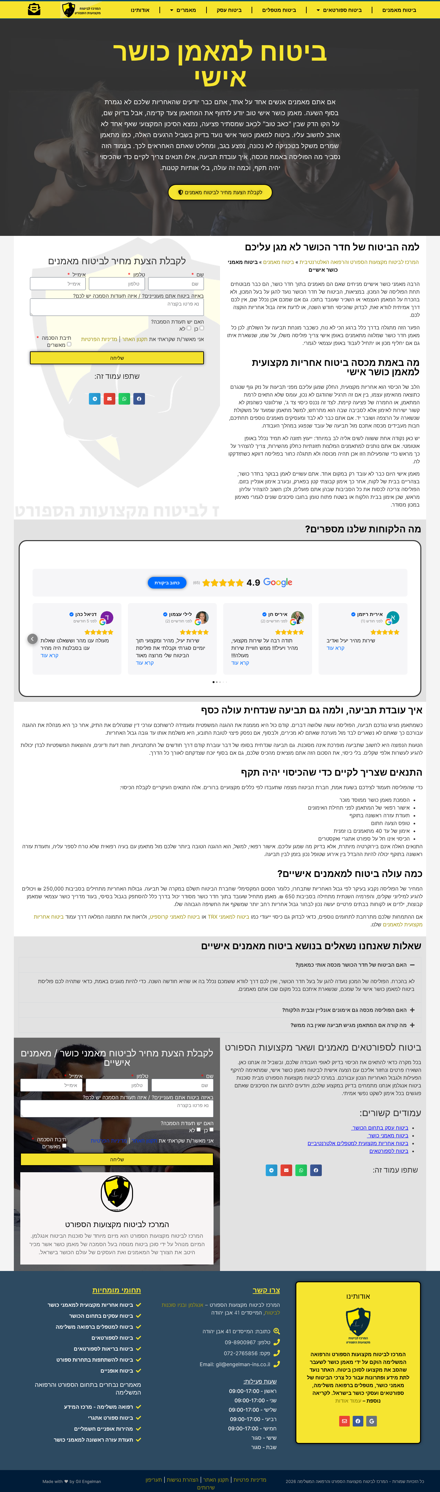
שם (199, 274)
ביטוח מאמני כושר (387, 1136)
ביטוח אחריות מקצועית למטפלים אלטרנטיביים (358, 1143)
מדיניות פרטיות (250, 1480)
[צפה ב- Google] (393, 617)
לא (182, 329)
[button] (139, 399)
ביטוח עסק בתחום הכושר (379, 1128)
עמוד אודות (348, 1400)
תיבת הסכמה (55, 337)
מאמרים (186, 10)
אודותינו (140, 10)
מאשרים (56, 345)
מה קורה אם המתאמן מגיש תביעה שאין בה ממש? (349, 1025)
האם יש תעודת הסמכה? (177, 321)
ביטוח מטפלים (279, 10)
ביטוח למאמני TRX (228, 916)
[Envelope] (344, 1421)
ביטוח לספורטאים (388, 1151)
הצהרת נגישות (182, 1480)
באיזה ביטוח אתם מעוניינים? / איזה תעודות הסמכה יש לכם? (138, 295)
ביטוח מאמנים (399, 10)
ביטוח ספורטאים (342, 10)
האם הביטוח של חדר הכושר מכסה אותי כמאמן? (351, 965)
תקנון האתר (135, 339)
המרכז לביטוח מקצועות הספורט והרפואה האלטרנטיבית (359, 262)
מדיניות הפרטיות (99, 339)
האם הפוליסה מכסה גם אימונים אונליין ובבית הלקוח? (344, 1010)
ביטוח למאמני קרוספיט (175, 916)
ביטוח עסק (229, 10)
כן (196, 329)
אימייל (78, 274)
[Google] (371, 1421)
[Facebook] (358, 1421)
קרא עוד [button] (335, 648)
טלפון (138, 274)
